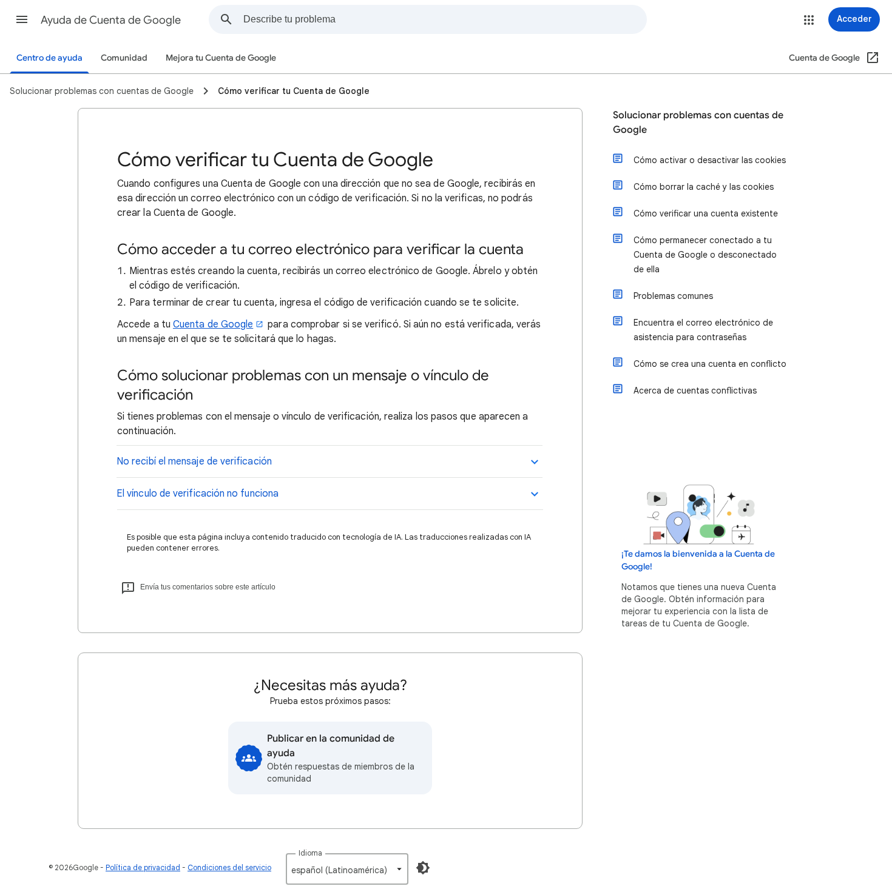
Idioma (310, 852)
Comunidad (124, 58)
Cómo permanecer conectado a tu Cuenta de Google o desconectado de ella (705, 255)
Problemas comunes (673, 295)
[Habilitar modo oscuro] (423, 867)
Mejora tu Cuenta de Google (221, 58)
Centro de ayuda (49, 58)
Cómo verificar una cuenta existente (706, 213)
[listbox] (347, 869)
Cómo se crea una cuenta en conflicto (710, 363)
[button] (21, 19)
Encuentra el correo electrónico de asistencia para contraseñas (703, 330)
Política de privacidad (143, 867)
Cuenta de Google (213, 324)
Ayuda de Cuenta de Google (111, 20)
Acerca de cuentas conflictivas (695, 390)
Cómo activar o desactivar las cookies (710, 160)
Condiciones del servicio (229, 867)
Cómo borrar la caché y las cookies (704, 186)
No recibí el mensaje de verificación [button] (194, 461)
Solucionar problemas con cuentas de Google (698, 122)
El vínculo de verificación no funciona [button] (198, 494)
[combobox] (444, 19)
